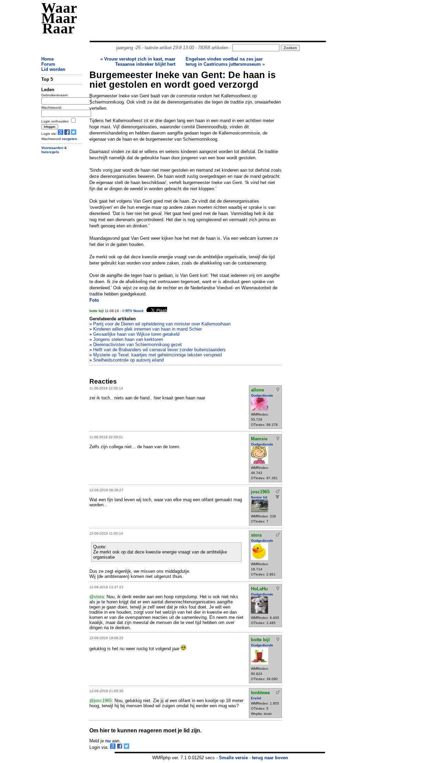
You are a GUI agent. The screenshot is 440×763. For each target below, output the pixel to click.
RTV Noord (134, 311)
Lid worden (53, 69)
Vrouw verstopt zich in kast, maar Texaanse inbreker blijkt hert (139, 61)
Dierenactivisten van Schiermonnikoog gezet (137, 344)
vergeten (69, 139)
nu (108, 740)
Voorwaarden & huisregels (54, 150)
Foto (94, 300)
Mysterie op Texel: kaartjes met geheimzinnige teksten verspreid (157, 354)
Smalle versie (233, 757)
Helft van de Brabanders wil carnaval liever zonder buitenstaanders (159, 349)
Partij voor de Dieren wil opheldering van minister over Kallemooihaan (162, 323)
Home (47, 59)
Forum (48, 64)
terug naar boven (270, 757)
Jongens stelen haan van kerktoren (128, 339)
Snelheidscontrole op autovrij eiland (128, 360)
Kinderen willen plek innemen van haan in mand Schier (147, 329)
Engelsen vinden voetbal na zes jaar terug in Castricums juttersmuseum (224, 61)
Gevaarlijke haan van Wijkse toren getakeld (136, 334)
